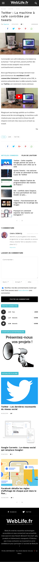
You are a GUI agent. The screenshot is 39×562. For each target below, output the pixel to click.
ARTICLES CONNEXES (9, 155)
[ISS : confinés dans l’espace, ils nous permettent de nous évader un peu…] (6, 193)
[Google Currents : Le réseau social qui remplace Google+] (19, 431)
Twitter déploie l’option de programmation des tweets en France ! (25, 183)
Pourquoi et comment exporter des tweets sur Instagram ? (23, 213)
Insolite (10, 9)
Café (9, 136)
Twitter (16, 136)
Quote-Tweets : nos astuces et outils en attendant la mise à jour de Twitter (26, 173)
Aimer (36, 312)
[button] (36, 3)
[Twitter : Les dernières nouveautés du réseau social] (19, 390)
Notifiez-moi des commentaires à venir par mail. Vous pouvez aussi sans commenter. (19, 290)
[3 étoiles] (34, 24)
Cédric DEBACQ (16, 233)
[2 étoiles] (33, 24)
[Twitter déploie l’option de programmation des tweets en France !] (6, 183)
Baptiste (6, 24)
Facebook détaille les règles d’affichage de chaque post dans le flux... (18, 491)
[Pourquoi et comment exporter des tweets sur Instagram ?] (6, 213)
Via (37, 129)
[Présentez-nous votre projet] (17, 366)
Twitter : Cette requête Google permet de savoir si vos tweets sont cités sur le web (25, 164)
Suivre (36, 318)
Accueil (3, 9)
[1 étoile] (32, 24)
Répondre (13, 247)
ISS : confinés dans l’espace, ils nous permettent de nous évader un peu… (25, 193)
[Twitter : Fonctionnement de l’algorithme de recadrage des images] (6, 203)
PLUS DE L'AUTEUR (29, 155)
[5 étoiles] (37, 24)
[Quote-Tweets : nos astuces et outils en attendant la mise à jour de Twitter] (6, 173)
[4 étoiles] (36, 24)
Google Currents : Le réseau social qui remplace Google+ (18, 448)
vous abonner (23, 290)
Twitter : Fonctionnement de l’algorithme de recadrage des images (26, 203)
